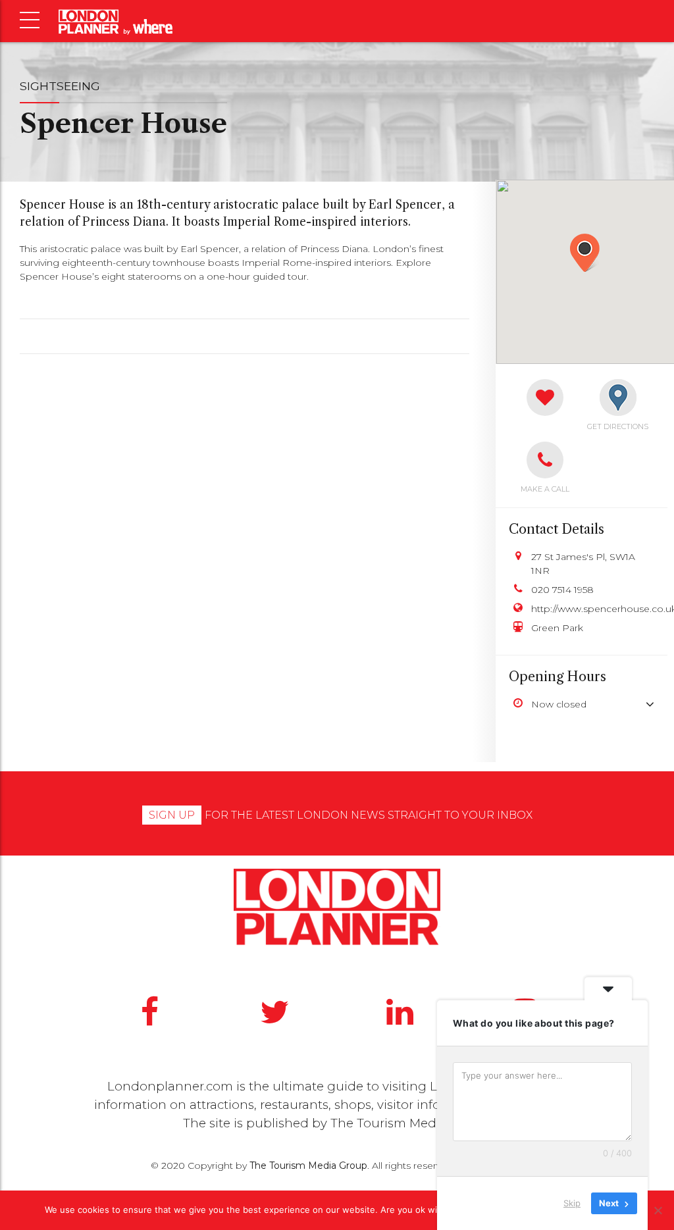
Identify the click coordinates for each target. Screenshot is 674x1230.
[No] (657, 1210)
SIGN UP (172, 815)
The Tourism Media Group (409, 1123)
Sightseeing (60, 86)
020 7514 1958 (562, 590)
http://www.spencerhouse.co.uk (592, 609)
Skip (572, 1203)
